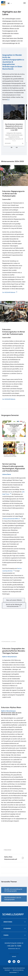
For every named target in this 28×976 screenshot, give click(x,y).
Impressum (7, 970)
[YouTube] (14, 962)
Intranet (14, 956)
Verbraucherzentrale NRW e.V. (11, 518)
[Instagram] (9, 962)
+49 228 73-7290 (14, 946)
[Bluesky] (18, 962)
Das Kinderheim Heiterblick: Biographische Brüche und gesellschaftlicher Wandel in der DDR (14, 127)
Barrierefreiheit (13, 972)
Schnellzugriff (13, 914)
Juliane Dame (6, 474)
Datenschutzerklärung (18, 970)
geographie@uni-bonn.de (14, 943)
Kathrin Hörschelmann (9, 656)
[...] (8, 99)
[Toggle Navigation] (24, 3)
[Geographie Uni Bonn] (3, 3)
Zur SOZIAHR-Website (8, 292)
